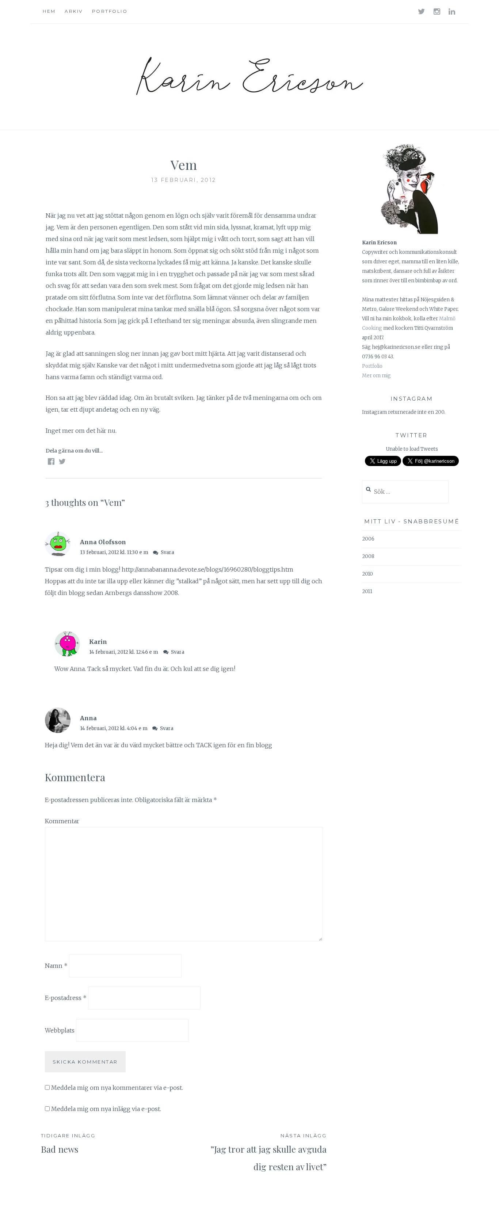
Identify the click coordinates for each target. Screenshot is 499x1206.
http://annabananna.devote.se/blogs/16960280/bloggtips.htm (207, 569)
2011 (367, 591)
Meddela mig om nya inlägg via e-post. (106, 1109)
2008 (368, 556)
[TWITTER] (422, 11)
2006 (368, 539)
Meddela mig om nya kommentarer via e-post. (117, 1087)
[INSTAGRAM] (437, 11)
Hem (49, 11)
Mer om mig (376, 376)
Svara (167, 552)
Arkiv (74, 11)
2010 (367, 574)
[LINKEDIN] (452, 11)
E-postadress (66, 997)
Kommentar (62, 821)
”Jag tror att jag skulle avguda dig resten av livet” (268, 1152)
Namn (56, 965)
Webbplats (60, 1030)
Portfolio (110, 11)
